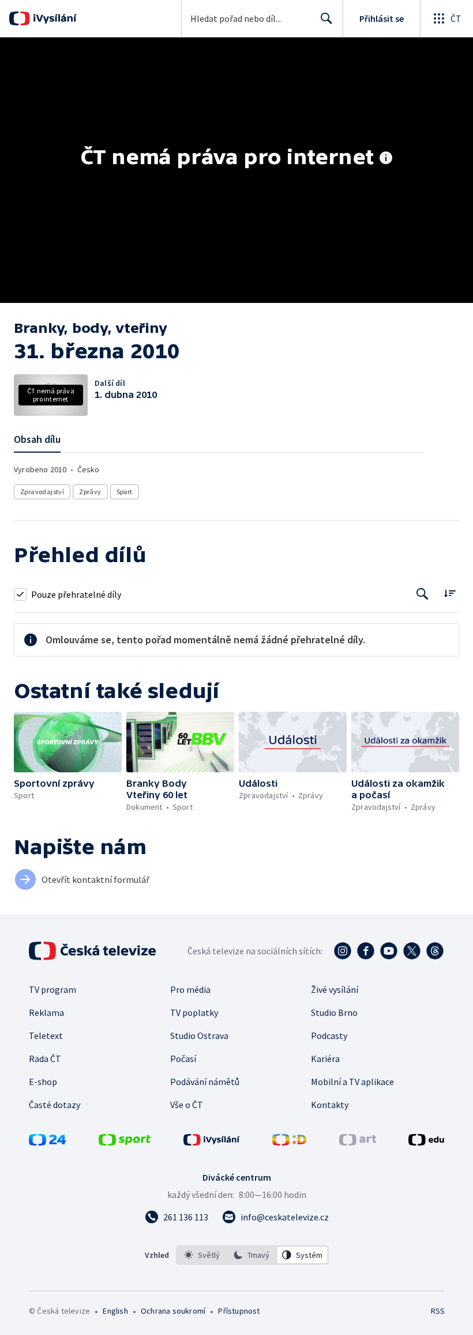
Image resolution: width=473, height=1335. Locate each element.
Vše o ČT (186, 1104)
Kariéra (325, 1058)
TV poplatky (194, 1012)
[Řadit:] (449, 592)
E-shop (43, 1081)
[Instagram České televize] (342, 951)
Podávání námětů (204, 1081)
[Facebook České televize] (365, 951)
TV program (52, 989)
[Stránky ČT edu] (426, 1142)
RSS (437, 1311)
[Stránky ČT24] (47, 1142)
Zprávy (90, 491)
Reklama (46, 1012)
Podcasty (329, 1035)
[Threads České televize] (435, 951)
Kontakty (329, 1104)
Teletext (46, 1035)
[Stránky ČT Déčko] (289, 1142)
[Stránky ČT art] (357, 1142)
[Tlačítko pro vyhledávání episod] (422, 594)
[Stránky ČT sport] (125, 1142)
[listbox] (252, 1255)
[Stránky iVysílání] (211, 1142)
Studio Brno (334, 1012)
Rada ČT (45, 1058)
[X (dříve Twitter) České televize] (412, 951)
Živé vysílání (334, 989)
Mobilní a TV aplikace (352, 1081)
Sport (125, 491)
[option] (202, 1255)
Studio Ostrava (199, 1035)
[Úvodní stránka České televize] (93, 951)
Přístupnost (239, 1311)
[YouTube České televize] (389, 951)
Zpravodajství (42, 491)
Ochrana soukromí (173, 1311)
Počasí (183, 1058)
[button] (68, 742)
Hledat (326, 18)
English (115, 1311)
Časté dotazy (54, 1104)
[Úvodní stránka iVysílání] (53, 18)
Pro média (190, 989)
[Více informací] (386, 159)
